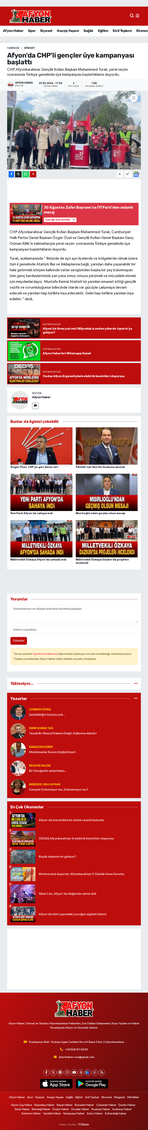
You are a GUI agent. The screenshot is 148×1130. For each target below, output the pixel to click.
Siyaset (46, 31)
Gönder (18, 640)
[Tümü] (136, 683)
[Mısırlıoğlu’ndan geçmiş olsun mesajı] (107, 492)
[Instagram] (67, 1072)
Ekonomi (107, 1097)
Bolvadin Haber (84, 1105)
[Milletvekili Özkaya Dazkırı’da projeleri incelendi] (107, 538)
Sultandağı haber (115, 1113)
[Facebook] (46, 1072)
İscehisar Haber (122, 1109)
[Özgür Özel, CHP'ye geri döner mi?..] (41, 446)
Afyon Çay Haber (21, 1105)
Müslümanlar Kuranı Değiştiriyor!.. (53, 752)
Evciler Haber (61, 1109)
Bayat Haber (65, 1105)
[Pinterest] (60, 1072)
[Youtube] (74, 1072)
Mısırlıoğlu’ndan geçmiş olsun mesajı (100, 513)
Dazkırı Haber (127, 1105)
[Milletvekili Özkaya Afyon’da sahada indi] (41, 538)
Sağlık (88, 31)
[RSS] (102, 1072)
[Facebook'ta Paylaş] (11, 174)
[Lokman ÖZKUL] (18, 712)
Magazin (119, 1097)
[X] (53, 1072)
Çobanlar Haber (106, 1105)
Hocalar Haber (80, 1109)
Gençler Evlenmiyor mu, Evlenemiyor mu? (58, 789)
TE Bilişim (83, 1124)
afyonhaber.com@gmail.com (76, 1057)
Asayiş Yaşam (68, 31)
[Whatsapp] (95, 1072)
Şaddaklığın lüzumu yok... (47, 714)
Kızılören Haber (31, 1113)
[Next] (88, 1072)
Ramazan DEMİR (41, 747)
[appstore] (56, 1084)
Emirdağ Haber (41, 1109)
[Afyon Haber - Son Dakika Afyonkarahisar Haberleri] (30, 16)
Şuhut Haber (95, 1113)
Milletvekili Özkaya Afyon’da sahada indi (38, 559)
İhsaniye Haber (101, 1109)
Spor (32, 31)
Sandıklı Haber (52, 1113)
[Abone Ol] (136, 174)
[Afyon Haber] (19, 400)
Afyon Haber (13, 31)
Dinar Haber (22, 1109)
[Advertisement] (74, 959)
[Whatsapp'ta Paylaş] (25, 174)
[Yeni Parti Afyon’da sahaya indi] (41, 492)
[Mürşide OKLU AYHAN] (18, 787)
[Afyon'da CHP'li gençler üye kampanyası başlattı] (74, 130)
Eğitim (103, 31)
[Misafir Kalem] (18, 768)
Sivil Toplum (122, 31)
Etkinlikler (133, 1097)
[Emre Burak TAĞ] (18, 730)
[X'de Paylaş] (18, 174)
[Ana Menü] (137, 16)
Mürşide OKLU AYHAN (44, 784)
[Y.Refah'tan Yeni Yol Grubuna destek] (107, 446)
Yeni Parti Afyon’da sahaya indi (31, 513)
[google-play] (92, 1084)
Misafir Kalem (39, 765)
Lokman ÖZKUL (40, 709)
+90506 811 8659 (76, 1049)
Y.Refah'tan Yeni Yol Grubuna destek (100, 467)
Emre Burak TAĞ (41, 728)
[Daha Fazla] (33, 174)
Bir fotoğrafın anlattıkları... (48, 771)
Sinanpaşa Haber (74, 1113)
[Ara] (132, 16)
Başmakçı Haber (44, 1105)
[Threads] (81, 1072)
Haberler (13, 48)
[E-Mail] (35, 406)
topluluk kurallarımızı (45, 653)
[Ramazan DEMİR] (18, 749)
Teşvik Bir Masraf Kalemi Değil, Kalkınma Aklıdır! (63, 733)
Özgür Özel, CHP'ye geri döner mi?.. (35, 467)
